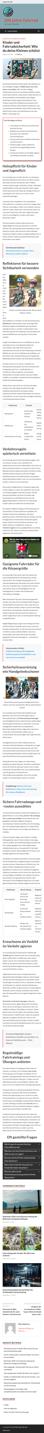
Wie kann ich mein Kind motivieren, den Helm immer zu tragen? (20, 1152)
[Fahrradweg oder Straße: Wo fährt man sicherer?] (22, 1239)
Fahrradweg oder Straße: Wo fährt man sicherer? (21, 1373)
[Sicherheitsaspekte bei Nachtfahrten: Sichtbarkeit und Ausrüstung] (22, 1276)
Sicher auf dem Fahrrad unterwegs (14, 39)
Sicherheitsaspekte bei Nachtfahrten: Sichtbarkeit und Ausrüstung (18, 1291)
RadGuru (19, 54)
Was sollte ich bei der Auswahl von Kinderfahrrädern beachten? (18, 1166)
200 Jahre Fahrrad (21, 20)
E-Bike (6, 1405)
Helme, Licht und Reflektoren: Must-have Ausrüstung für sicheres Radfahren (21, 789)
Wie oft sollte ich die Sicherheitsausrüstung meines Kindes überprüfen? (20, 1174)
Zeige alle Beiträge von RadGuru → (26, 1329)
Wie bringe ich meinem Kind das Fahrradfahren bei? (17, 1145)
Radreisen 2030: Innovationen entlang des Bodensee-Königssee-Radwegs (20, 1217)
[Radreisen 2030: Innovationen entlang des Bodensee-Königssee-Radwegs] (22, 1202)
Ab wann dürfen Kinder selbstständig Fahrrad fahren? (19, 1159)
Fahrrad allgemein (10, 1408)
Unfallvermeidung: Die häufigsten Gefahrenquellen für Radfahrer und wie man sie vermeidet (20, 654)
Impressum (6, 1430)
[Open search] (38, 31)
